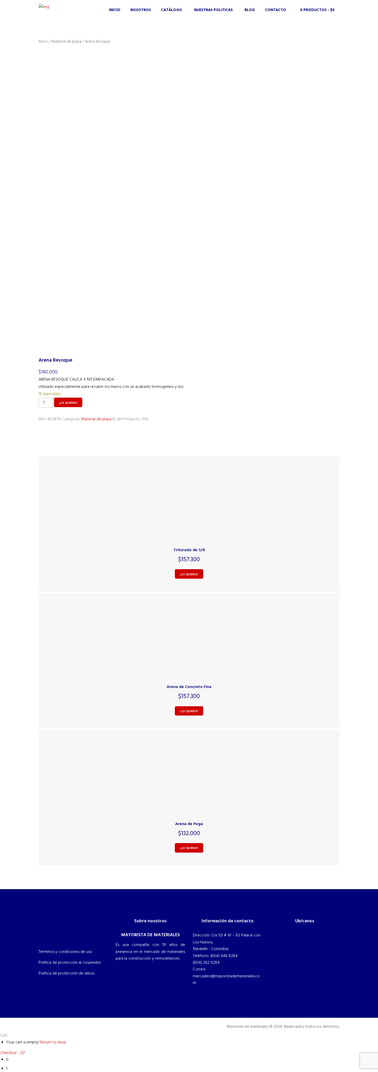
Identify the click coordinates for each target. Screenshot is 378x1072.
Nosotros (140, 10)
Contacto (275, 10)
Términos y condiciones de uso (65, 952)
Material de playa (66, 41)
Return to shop (53, 1042)
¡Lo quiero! (68, 403)
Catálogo (171, 10)
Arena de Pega (189, 824)
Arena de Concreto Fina (189, 687)
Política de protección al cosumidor (70, 962)
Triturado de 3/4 (189, 550)
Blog (250, 10)
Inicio (114, 10)
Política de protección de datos (66, 973)
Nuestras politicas (213, 10)
